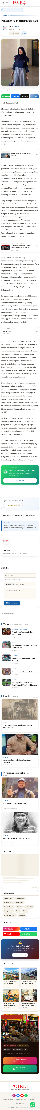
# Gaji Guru (29, 906)
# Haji (18, 911)
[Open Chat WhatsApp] (32, 1104)
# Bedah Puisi (8, 902)
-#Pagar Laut (20, 898)
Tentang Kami (21, 1099)
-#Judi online (8, 898)
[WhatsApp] (26, 1095)
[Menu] (7, 3)
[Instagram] (14, 1095)
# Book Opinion (9, 906)
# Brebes (19, 906)
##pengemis (7, 515)
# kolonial (22, 915)
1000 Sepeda (20, 1103)
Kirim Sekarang (21, 955)
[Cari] (3, 3)
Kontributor (8, 1099)
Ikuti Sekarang (20, 480)
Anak (5, 15)
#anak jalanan (30, 515)
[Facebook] (18, 1095)
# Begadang (19, 902)
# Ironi (25, 911)
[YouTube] (22, 1095)
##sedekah (18, 515)
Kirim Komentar (12, 603)
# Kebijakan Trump (10, 915)
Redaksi (16, 26)
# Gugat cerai (8, 911)
